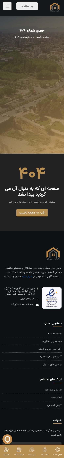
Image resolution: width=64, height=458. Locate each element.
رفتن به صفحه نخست (32, 212)
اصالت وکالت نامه (53, 390)
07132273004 (27, 299)
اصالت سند (56, 397)
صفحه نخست (42, 37)
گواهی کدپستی (54, 405)
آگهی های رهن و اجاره (51, 357)
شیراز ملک (27, 277)
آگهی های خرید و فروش (50, 349)
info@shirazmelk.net (22, 305)
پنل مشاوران (27, 6)
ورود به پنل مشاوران (52, 341)
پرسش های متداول (52, 364)
